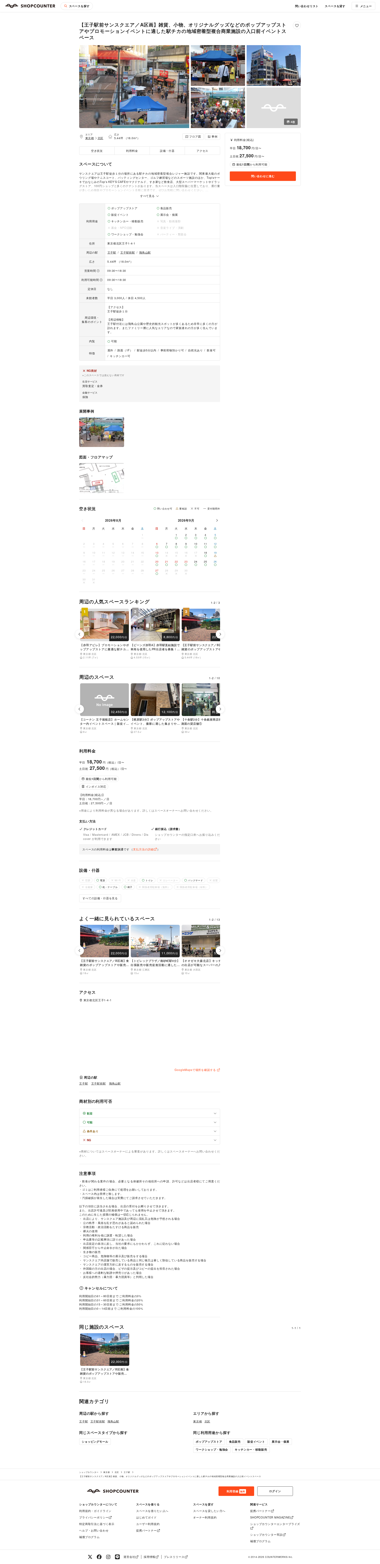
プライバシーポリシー (93, 1517)
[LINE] (117, 1556)
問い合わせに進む (263, 176)
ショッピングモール (95, 1441)
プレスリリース (174, 1557)
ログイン (275, 1491)
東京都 (89, 138)
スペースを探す (79, 6)
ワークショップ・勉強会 (212, 1449)
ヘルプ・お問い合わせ (93, 1530)
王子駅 (111, 252)
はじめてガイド (146, 1517)
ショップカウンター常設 (266, 1534)
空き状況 (97, 151)
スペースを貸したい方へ (209, 1511)
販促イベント (256, 1441)
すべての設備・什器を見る (100, 898)
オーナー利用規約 (205, 1517)
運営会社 (129, 1557)
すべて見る (148, 196)
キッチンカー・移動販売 (251, 1449)
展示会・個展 (280, 1441)
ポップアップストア (209, 1441)
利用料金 (132, 151)
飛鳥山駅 (145, 252)
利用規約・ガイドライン (95, 1511)
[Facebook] (99, 1556)
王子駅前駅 (127, 252)
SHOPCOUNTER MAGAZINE (270, 1517)
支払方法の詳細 (143, 849)
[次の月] (217, 520)
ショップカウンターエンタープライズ (275, 1524)
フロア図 (195, 136)
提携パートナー (146, 1530)
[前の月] (82, 520)
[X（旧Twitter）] (90, 1556)
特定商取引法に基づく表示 (96, 1524)
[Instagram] (108, 1556)
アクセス (202, 151)
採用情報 (149, 1557)
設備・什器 (167, 151)
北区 (101, 138)
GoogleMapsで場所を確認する (195, 1070)
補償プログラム (89, 1537)
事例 (215, 136)
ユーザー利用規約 (148, 1524)
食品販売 (235, 1441)
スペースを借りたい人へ (152, 1511)
